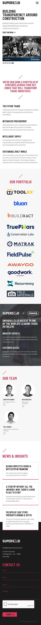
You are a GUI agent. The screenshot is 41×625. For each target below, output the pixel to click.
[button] (3, 63)
